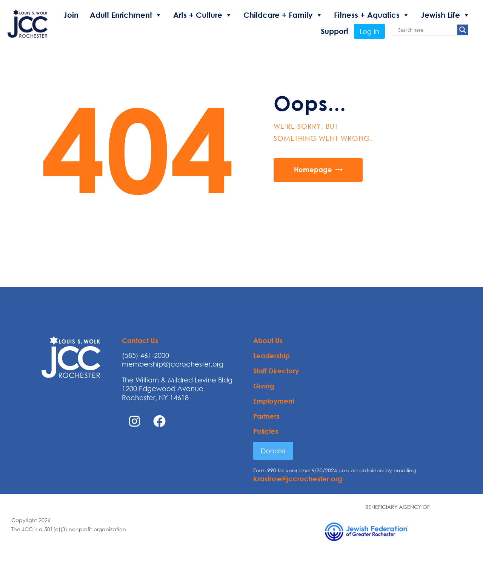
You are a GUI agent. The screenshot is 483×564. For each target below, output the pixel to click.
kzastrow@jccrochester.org (297, 479)
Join (70, 15)
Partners (266, 416)
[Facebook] (159, 421)
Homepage (313, 169)
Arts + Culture (197, 15)
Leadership (271, 355)
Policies (265, 431)
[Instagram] (134, 421)
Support (334, 31)
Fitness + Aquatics (367, 15)
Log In (369, 31)
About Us (268, 340)
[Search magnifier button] (462, 30)
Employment (273, 401)
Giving (263, 386)
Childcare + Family (278, 15)
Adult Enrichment (121, 15)
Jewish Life (440, 15)
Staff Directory (276, 371)
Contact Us (140, 340)
